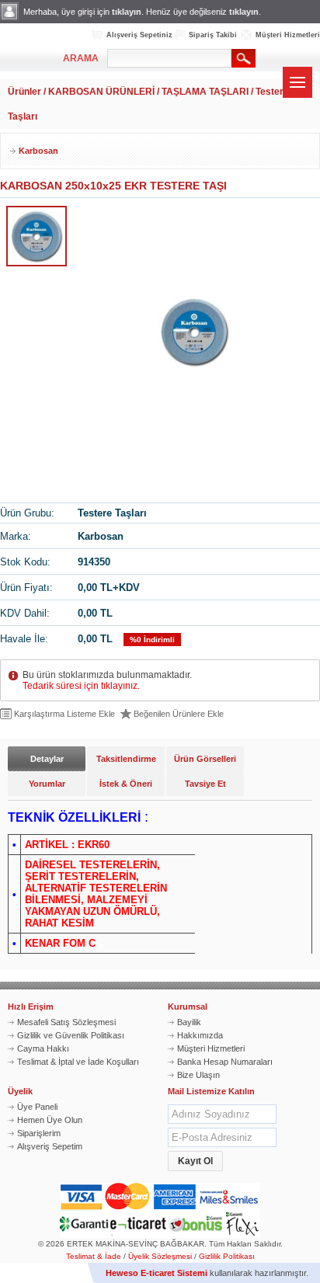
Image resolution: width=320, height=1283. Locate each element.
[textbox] (169, 58)
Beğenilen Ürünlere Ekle (179, 713)
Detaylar (47, 758)
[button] (195, 1161)
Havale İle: (24, 639)
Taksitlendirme (126, 758)
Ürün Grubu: (27, 513)
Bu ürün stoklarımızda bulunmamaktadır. (107, 680)
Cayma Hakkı (43, 1048)
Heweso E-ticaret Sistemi (156, 1273)
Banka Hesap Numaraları (225, 1061)
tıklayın (126, 11)
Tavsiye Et (205, 783)
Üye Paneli (37, 1106)
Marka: (15, 536)
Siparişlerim (39, 1133)
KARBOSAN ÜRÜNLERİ (101, 91)
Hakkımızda (200, 1035)
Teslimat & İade (93, 1256)
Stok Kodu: (25, 562)
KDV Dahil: (25, 613)
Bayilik (189, 1022)
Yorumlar (47, 783)
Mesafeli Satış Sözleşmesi (66, 1022)
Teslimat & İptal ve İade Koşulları (78, 1061)
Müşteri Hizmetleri (288, 35)
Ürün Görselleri (205, 758)
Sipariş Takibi (213, 35)
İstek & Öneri (125, 783)
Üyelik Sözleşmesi (160, 1256)
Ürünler (24, 91)
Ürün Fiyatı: (26, 587)
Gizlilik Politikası (227, 1256)
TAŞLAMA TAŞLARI (205, 91)
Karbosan (38, 150)
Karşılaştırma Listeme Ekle (64, 713)
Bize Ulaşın (198, 1075)
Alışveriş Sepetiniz (139, 35)
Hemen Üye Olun (49, 1120)
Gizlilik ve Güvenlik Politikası (70, 1035)
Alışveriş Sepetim (49, 1146)
